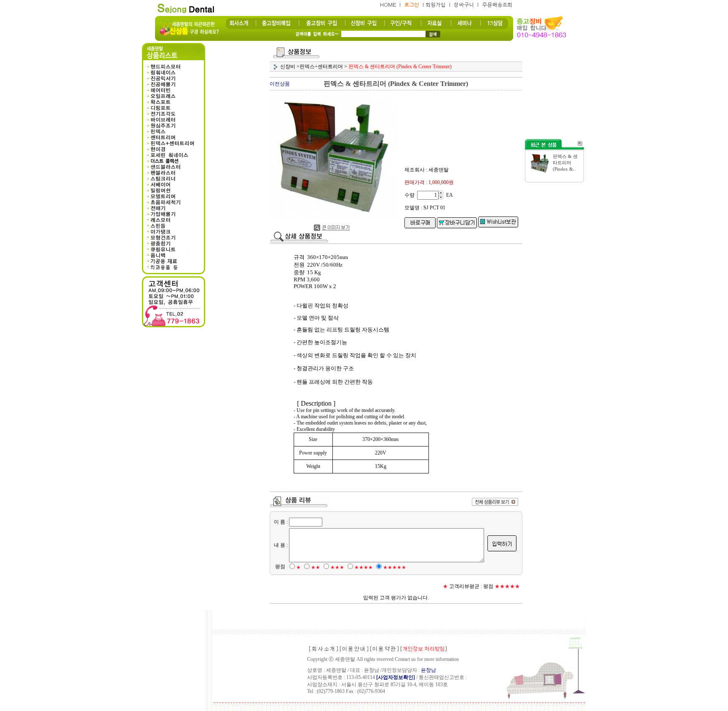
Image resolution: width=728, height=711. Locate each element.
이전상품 (280, 84)
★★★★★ (394, 567)
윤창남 (428, 670)
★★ (315, 567)
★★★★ (363, 567)
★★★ (337, 567)
